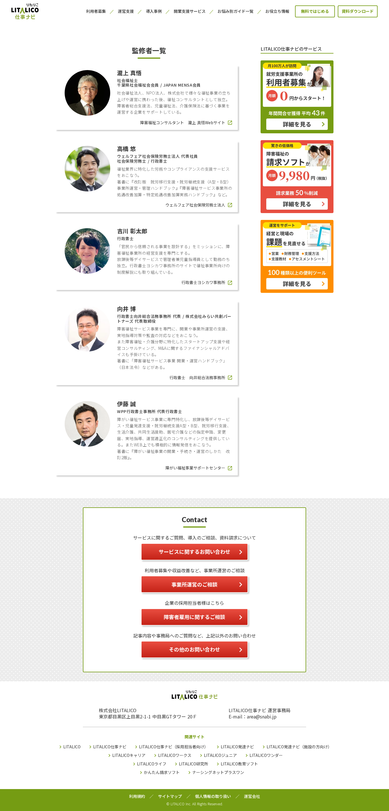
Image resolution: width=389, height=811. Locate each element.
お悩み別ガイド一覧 (235, 11)
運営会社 (252, 796)
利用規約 (137, 796)
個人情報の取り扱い (213, 796)
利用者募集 (96, 11)
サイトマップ (170, 796)
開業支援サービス (190, 11)
